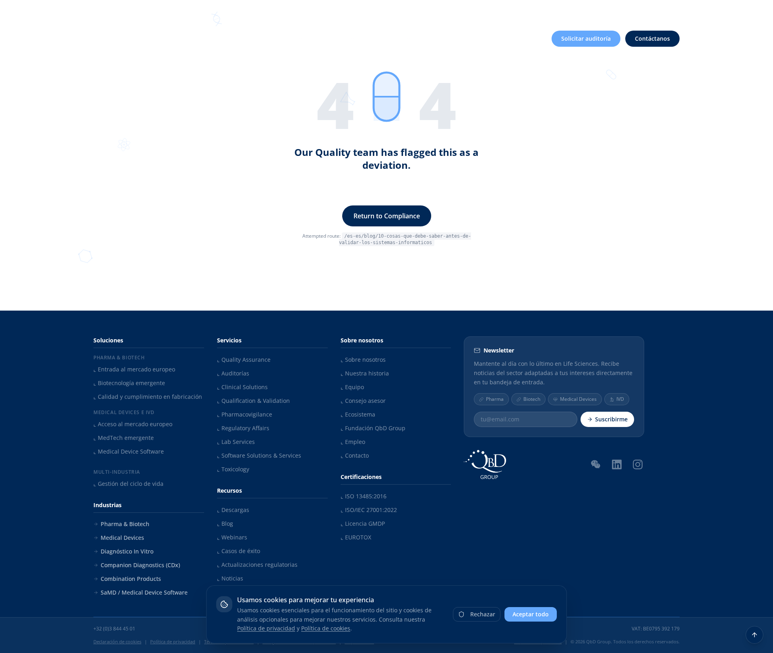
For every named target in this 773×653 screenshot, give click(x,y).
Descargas (233, 510)
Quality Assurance (244, 359)
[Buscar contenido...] (645, 11)
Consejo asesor (363, 400)
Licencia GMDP (363, 523)
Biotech (531, 399)
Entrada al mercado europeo (134, 369)
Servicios (335, 38)
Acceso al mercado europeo (132, 424)
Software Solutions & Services (259, 455)
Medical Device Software (128, 451)
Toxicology (233, 469)
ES (670, 11)
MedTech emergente (123, 438)
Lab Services (236, 442)
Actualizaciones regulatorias (257, 564)
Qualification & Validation (253, 400)
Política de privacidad (266, 628)
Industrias (389, 38)
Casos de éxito (238, 551)
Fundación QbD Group (373, 428)
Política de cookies (325, 628)
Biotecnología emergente (129, 383)
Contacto (355, 455)
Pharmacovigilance (244, 414)
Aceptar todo (531, 614)
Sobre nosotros (486, 11)
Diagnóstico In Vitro (127, 551)
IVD (620, 399)
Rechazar (482, 614)
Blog (225, 523)
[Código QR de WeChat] (595, 464)
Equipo (352, 387)
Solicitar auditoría (586, 38)
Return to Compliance (386, 215)
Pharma (495, 399)
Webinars (232, 537)
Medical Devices (122, 537)
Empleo (619, 11)
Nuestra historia (365, 373)
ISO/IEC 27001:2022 (369, 510)
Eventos (584, 11)
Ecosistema (358, 414)
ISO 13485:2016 (363, 496)
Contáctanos (652, 38)
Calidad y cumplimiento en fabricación (147, 396)
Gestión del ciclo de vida (128, 483)
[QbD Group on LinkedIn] (616, 464)
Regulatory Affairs (243, 428)
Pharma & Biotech (125, 524)
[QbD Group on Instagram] (637, 464)
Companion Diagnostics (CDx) (140, 565)
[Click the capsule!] (386, 96)
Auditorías (233, 373)
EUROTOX (356, 537)
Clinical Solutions (242, 387)
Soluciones (281, 38)
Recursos (541, 11)
